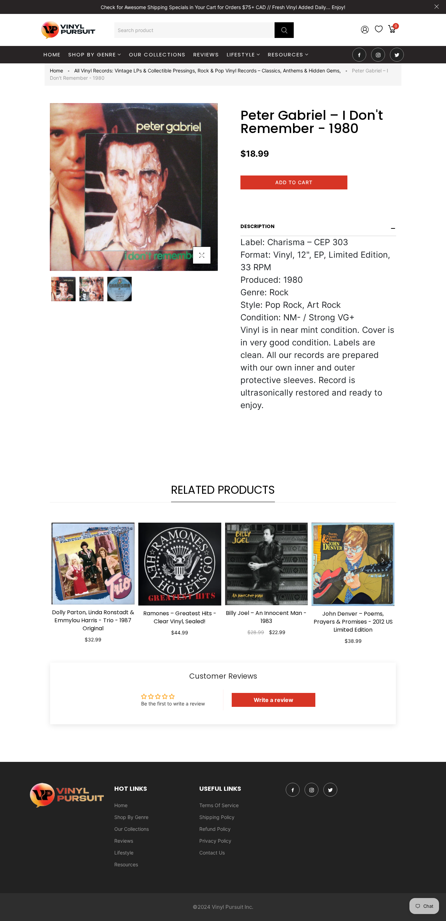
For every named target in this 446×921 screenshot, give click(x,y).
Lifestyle (123, 853)
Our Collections (131, 829)
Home (56, 70)
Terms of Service (219, 805)
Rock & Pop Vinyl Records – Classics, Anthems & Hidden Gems (269, 70)
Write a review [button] (273, 699)
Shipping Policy (216, 817)
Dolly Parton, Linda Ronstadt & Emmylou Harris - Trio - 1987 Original (93, 620)
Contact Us (212, 853)
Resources (126, 864)
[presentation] (63, 560)
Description (257, 226)
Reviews (123, 841)
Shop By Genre (131, 817)
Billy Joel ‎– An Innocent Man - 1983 (266, 617)
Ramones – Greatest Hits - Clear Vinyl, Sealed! (179, 617)
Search (284, 30)
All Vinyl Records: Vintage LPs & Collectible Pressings (135, 70)
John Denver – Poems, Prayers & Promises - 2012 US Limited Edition (353, 622)
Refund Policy (215, 829)
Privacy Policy (215, 841)
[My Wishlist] (379, 30)
